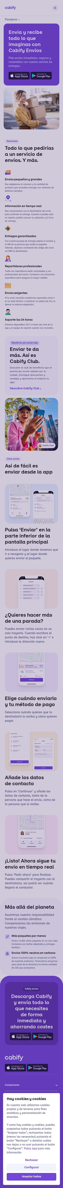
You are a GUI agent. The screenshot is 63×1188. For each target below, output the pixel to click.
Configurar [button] (31, 1167)
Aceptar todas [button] (31, 1176)
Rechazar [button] (31, 1160)
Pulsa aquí (30, 1148)
